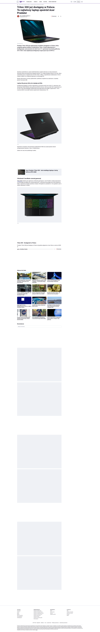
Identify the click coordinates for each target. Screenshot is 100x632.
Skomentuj (54, 16)
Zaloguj (78, 1)
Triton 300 (19, 180)
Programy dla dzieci (36, 616)
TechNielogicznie (19, 617)
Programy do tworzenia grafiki (38, 617)
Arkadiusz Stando (25, 15)
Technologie (28, 1)
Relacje (68, 615)
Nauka (40, 1)
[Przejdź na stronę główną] (18, 2)
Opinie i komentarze (52, 1)
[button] (74, 1)
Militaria (45, 1)
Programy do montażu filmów (38, 614)
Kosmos (35, 1)
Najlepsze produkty (53, 614)
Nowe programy (36, 618)
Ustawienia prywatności (63, 622)
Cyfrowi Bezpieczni (19, 616)
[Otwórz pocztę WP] (71, 2)
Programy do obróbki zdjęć (37, 610)
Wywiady (68, 614)
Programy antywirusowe (37, 615)
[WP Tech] (23, 2)
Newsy (51, 610)
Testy (67, 610)
